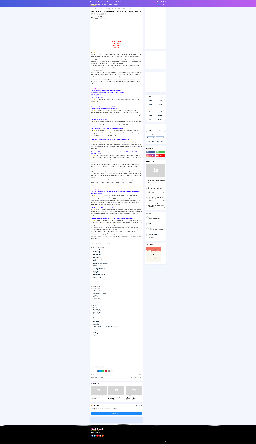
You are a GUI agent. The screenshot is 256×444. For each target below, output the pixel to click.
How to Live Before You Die (99, 321)
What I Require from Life (98, 323)
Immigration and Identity (98, 276)
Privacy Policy (102, 1)
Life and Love (96, 256)
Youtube (110, 4)
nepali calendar (149, 262)
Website (116, 4)
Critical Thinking (96, 272)
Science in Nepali (160, 137)
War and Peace (96, 271)
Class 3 (150, 104)
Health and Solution (97, 257)
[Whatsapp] (103, 371)
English (150, 130)
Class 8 (160, 111)
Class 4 (160, 104)
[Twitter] (100, 371)
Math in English (151, 141)
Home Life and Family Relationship (100, 263)
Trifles (94, 332)
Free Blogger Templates (114, 442)
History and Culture (97, 254)
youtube (161, 155)
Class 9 (150, 115)
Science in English (151, 137)
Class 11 (151, 119)
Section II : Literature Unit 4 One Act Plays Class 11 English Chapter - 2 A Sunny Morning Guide (133, 397)
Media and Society (97, 252)
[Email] (109, 371)
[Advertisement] (117, 30)
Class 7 (150, 111)
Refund (94, 335)
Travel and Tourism (97, 277)
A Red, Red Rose (96, 309)
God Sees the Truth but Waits (99, 293)
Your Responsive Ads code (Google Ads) (116, 420)
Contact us (96, 1)
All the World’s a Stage (98, 310)
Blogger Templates (99, 442)
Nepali (160, 130)
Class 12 (160, 119)
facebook (152, 151)
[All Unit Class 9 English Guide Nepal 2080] (155, 170)
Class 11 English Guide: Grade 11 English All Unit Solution (97, 396)
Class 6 (160, 108)
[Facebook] (98, 371)
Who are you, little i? (97, 312)
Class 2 (160, 100)
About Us (91, 1)
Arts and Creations (97, 265)
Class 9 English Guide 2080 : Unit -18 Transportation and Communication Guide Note (156, 190)
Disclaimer (108, 1)
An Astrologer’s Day (97, 299)
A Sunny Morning (96, 333)
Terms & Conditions (115, 1)
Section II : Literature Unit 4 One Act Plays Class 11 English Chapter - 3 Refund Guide (115, 397)
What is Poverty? (96, 324)
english (95, 8)
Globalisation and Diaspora (99, 274)
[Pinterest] (106, 371)
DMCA (121, 1)
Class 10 (160, 115)
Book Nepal (126, 440)
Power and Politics (97, 269)
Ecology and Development (98, 259)
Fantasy (94, 266)
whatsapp (161, 151)
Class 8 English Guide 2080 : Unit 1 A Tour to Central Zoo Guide (156, 198)
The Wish (95, 295)
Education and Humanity (98, 249)
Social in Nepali (160, 134)
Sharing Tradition (96, 320)
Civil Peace (95, 296)
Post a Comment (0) (116, 413)
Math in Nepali (160, 141)
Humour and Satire (97, 260)
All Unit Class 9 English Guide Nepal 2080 (156, 181)
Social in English (151, 134)
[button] (164, 4)
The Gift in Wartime (97, 313)
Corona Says (96, 307)
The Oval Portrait (96, 292)
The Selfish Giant (96, 290)
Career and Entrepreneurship (99, 268)
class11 (97, 367)
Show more (139, 383)
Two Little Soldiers (97, 298)
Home (104, 4)
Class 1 (150, 100)
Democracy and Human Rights (99, 262)
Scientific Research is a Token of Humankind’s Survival (105, 326)
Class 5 (150, 108)
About (153, 441)
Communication (96, 251)
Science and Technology (98, 279)
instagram (151, 155)
